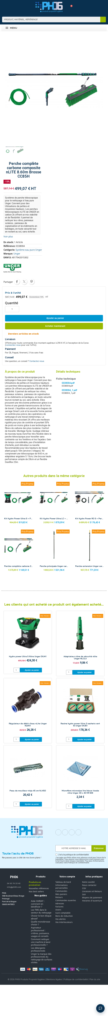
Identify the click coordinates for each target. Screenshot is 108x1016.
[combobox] (49, 19)
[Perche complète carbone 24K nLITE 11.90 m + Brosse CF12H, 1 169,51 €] (18, 551)
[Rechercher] (103, 19)
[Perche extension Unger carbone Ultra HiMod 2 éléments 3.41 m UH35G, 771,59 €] (89, 551)
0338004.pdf (68, 383)
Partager (17, 281)
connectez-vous (13, 345)
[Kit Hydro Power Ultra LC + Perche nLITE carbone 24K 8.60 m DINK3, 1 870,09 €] (54, 503)
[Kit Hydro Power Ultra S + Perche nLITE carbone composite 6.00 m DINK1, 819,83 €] (18, 503)
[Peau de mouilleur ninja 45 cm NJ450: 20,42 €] (27, 774)
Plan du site (95, 979)
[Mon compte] (65, 7)
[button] (70, 7)
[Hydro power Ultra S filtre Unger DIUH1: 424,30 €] (27, 639)
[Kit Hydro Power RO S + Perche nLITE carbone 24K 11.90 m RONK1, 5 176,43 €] (89, 503)
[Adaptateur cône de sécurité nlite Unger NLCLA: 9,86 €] (80, 640)
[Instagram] (65, 832)
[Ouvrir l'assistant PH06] (100, 1008)
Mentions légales (54, 979)
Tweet (24, 281)
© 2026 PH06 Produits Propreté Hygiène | (27, 979)
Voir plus (8, 236)
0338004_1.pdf (69, 390)
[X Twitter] (78, 832)
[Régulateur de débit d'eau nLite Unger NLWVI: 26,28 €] (27, 708)
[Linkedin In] (72, 832)
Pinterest (31, 281)
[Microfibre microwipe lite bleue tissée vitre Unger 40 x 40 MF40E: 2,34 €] (80, 775)
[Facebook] (58, 832)
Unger (17, 253)
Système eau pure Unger (29, 249)
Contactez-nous (36, 361)
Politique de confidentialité (76, 979)
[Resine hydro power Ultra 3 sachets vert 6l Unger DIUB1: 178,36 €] (80, 708)
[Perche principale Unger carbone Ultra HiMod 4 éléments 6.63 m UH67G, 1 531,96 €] (54, 551)
